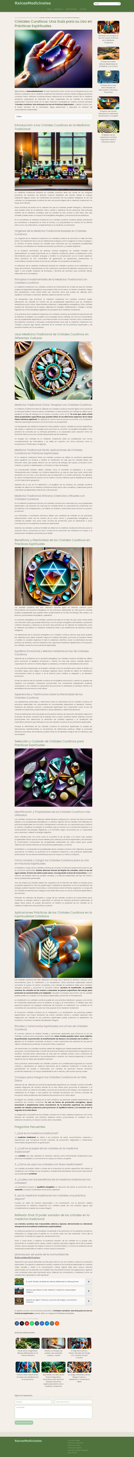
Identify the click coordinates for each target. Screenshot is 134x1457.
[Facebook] (17, 1323)
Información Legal (73, 1440)
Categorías (58, 9)
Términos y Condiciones (75, 1443)
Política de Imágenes (75, 1448)
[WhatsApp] (32, 1323)
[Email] (52, 1323)
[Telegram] (47, 1323)
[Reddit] (57, 1323)
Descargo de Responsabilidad (78, 1450)
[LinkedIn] (42, 1323)
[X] (22, 1323)
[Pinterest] (27, 1323)
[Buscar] (119, 3)
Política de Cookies (74, 1445)
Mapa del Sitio (72, 1453)
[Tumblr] (37, 1323)
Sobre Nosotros (71, 9)
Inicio (49, 9)
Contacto (83, 9)
